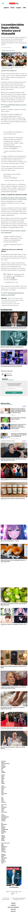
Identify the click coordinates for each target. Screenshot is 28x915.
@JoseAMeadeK (17, 132)
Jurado (2, 862)
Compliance (13, 905)
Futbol (2, 844)
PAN (16, 303)
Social (2, 825)
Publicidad (13, 903)
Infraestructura (3, 818)
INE (14, 298)
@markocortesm (7, 240)
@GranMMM (17, 276)
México (2, 777)
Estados (2, 781)
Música (2, 810)
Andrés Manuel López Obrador (9, 302)
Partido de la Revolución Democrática (10, 305)
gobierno (6, 7)
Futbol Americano (4, 846)
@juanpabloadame (16, 240)
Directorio (13, 911)
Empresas (2, 762)
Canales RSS (13, 909)
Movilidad (3, 828)
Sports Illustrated (5, 843)
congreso (18, 7)
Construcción (3, 815)
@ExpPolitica (13, 70)
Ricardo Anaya (19, 298)
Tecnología (3, 767)
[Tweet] (23, 47)
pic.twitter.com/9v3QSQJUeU (11, 148)
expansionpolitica (14, 893)
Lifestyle (2, 850)
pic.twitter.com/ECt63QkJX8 (10, 279)
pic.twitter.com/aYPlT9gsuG (10, 178)
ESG (2, 769)
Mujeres (2, 771)
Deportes (2, 808)
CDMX (24, 7)
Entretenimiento (4, 807)
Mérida (10, 298)
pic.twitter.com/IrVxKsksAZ (10, 242)
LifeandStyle (3, 772)
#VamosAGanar (7, 176)
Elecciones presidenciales (7, 303)
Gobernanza (3, 826)
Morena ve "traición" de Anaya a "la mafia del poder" (12, 347)
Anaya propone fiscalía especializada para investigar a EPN (13, 328)
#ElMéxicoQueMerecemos (15, 146)
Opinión (2, 782)
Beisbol (2, 845)
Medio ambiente (4, 824)
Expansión (3, 761)
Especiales (3, 840)
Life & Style (4, 804)
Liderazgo (3, 838)
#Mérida (11, 132)
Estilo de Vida (3, 861)
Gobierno (3, 776)
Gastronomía (3, 855)
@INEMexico (10, 274)
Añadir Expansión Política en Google (9, 50)
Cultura (2, 794)
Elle (2, 797)
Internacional (3, 766)
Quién (2, 786)
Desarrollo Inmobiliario (5, 817)
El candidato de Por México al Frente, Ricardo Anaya (13, 197)
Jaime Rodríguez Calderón (18, 300)
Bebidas (2, 856)
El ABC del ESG (3, 831)
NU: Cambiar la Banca (14, 887)
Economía (2, 764)
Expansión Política (8, 373)
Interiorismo (3, 820)
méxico (12, 7)
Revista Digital (3, 851)
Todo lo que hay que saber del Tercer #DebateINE (11, 366)
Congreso (3, 778)
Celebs (2, 800)
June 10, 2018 (21, 180)
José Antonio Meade (6, 300)
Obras (2, 768)
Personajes (3, 859)
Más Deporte (3, 849)
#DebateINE (10, 278)
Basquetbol (3, 848)
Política (3, 774)
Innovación (3, 830)
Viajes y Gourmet (4, 793)
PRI (18, 303)
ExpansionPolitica (17, 893)
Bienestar (2, 860)
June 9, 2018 (15, 282)
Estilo (2, 805)
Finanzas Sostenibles (4, 829)
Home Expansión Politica (5, 763)
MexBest (3, 854)
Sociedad (2, 783)
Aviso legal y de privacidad (13, 907)
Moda (2, 791)
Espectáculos (3, 787)
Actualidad (3, 836)
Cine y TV (2, 809)
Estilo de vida (3, 802)
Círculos (2, 789)
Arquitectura (3, 819)
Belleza (2, 792)
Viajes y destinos (4, 857)
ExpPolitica (11, 893)
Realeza (2, 788)
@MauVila (12, 236)
